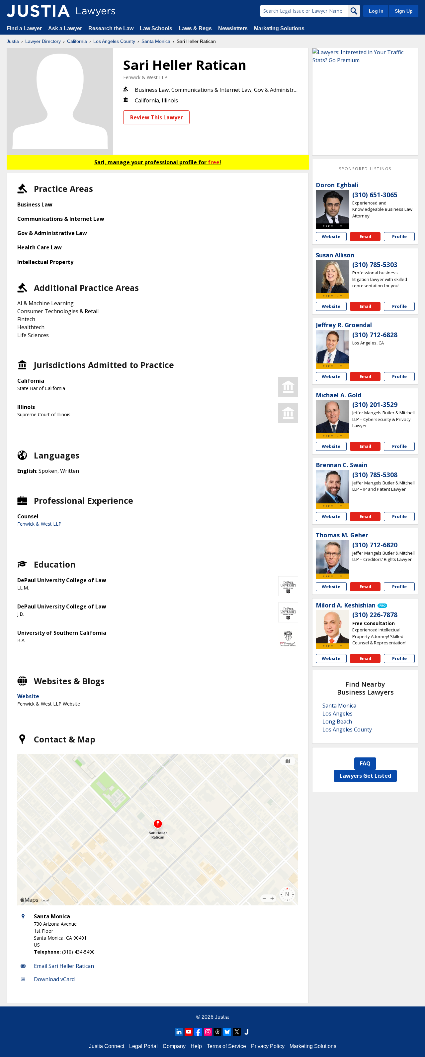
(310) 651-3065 (374, 195)
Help (196, 1046)
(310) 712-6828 (374, 334)
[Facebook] (198, 1032)
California (77, 41)
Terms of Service (226, 1046)
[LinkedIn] (179, 1032)
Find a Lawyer (24, 28)
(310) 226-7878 (374, 614)
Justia (13, 41)
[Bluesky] (227, 1032)
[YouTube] (189, 1032)
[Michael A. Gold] (332, 416)
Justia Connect (106, 1046)
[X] (237, 1032)
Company (174, 1046)
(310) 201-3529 (374, 404)
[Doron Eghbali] (332, 206)
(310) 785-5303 (374, 264)
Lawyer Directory (43, 41)
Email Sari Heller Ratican (64, 966)
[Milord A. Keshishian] (332, 626)
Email (365, 236)
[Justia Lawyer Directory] (38, 11)
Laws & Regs (195, 28)
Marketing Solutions (279, 28)
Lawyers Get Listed (365, 775)
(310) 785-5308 (374, 474)
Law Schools (156, 28)
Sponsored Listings (365, 169)
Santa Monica (155, 41)
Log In (376, 11)
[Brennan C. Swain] (332, 486)
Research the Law (110, 28)
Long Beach (337, 721)
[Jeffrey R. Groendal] (332, 346)
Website (28, 696)
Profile (399, 236)
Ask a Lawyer (65, 28)
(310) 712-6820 (374, 545)
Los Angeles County (114, 41)
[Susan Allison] (332, 276)
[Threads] (217, 1032)
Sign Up (404, 11)
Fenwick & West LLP (145, 77)
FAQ (365, 763)
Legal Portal (143, 1046)
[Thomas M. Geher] (332, 557)
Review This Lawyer (156, 117)
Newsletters (233, 28)
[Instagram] (208, 1032)
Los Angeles (337, 713)
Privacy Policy (268, 1046)
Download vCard (54, 979)
